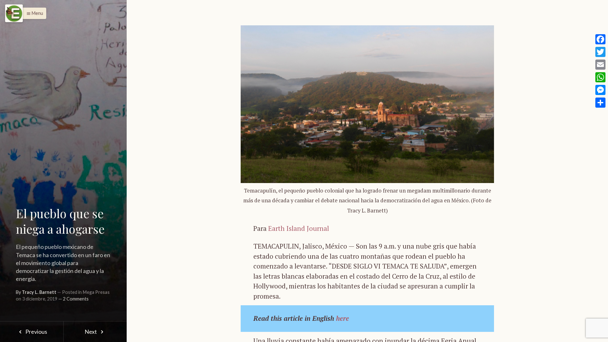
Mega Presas (96, 292)
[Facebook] (600, 39)
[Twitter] (600, 52)
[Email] (600, 64)
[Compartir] (600, 102)
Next (91, 331)
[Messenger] (600, 90)
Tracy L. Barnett (39, 292)
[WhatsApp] (600, 77)
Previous (35, 331)
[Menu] (14, 13)
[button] (33, 13)
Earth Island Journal (298, 228)
